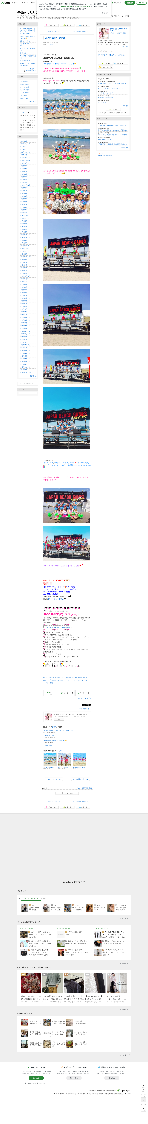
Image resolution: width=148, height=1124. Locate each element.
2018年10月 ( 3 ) (25, 188)
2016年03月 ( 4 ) (25, 268)
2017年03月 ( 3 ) (25, 237)
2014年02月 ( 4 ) (25, 337)
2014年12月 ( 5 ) (25, 309)
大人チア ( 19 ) (24, 90)
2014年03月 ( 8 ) (25, 334)
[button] (143, 1109)
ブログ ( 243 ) (24, 81)
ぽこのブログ (102, 102)
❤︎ (60, 664)
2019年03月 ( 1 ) (25, 174)
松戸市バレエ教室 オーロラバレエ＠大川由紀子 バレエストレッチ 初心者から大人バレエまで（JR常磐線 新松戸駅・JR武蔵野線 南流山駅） (113, 130)
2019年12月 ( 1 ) (25, 157)
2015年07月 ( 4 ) (25, 290)
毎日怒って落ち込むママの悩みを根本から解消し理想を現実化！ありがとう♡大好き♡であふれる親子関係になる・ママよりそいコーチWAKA (113, 83)
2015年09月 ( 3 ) (25, 284)
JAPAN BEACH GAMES (55, 38)
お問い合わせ (72, 1094)
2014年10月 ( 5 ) (25, 315)
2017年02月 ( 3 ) (25, 240)
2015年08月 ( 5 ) (25, 287)
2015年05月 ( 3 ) (25, 295)
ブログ (51, 44)
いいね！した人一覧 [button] (84, 698)
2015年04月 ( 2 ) (25, 298)
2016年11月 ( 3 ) (25, 248)
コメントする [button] (68, 693)
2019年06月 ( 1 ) (25, 171)
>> (32, 112)
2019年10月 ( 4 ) (25, 163)
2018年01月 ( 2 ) (25, 210)
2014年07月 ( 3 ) (25, 323)
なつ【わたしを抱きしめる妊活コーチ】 (110, 88)
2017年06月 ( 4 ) (25, 229)
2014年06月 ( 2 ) (25, 326)
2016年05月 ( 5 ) (25, 262)
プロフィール (114, 33)
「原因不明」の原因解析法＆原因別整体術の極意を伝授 (113, 144)
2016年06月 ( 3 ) (25, 259)
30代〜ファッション (101, 928)
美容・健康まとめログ (105, 139)
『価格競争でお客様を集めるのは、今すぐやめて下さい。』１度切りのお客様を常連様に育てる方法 (113, 125)
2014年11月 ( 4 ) (25, 312)
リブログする (84, 693)
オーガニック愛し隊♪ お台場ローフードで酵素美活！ (113, 135)
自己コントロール (25, 41)
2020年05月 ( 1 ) (25, 149)
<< (23, 112)
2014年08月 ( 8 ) (25, 320)
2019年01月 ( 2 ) (25, 180)
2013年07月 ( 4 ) (25, 356)
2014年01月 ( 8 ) (25, 339)
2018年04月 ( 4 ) (25, 202)
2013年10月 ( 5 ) (25, 348)
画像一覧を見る (31, 71)
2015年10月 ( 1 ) (25, 281)
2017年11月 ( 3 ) (25, 215)
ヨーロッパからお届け (64, 928)
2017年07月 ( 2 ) (25, 226)
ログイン (141, 3)
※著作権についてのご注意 (105, 155)
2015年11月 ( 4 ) (25, 279)
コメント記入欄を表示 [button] (85, 788)
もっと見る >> (47, 745)
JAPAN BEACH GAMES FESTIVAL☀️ (55, 740)
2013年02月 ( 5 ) (25, 370)
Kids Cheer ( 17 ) (25, 95)
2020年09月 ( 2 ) (25, 144)
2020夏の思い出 (48, 735)
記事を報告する (86, 709)
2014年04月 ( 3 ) (25, 331)
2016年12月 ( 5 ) (25, 246)
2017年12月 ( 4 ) (25, 213)
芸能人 (45, 898)
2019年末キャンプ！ (26, 60)
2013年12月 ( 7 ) (25, 342)
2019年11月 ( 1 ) (25, 160)
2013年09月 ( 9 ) (25, 350)
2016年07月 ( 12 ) (25, 257)
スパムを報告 (60, 1094)
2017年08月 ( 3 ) (25, 224)
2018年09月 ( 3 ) (25, 191)
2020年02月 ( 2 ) (25, 152)
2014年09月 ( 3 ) (25, 317)
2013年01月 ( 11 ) (25, 372)
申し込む (112, 1078)
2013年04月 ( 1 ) (25, 364)
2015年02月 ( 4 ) (25, 304)
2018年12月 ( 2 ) (25, 182)
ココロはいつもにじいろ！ (106, 93)
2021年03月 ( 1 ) (25, 141)
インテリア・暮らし (27, 928)
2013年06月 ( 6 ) (25, 359)
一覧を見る (124, 106)
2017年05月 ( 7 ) (25, 232)
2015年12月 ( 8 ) (25, 276)
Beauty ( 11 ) (24, 98)
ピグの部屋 (122, 33)
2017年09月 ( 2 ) (25, 221)
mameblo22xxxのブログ (105, 98)
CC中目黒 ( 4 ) (24, 92)
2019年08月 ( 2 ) (25, 168)
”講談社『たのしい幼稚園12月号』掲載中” (27, 64)
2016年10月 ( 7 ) (25, 251)
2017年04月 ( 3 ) (25, 235)
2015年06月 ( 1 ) (25, 292)
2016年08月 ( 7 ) (25, 254)
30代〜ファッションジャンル (31, 898)
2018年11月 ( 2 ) (25, 185)
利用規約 (82, 1094)
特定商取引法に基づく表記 (114, 1094)
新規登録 (130, 3)
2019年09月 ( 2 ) (25, 166)
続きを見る (125, 46)
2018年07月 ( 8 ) (25, 196)
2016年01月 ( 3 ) (25, 273)
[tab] (31, 898)
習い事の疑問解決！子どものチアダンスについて (58, 730)
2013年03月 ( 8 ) (25, 367)
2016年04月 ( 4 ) (25, 265)
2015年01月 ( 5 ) (25, 306)
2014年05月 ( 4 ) (25, 328)
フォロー (60, 719)
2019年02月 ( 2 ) (25, 177)
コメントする (68, 793)
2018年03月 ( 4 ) (25, 204)
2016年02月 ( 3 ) (25, 270)
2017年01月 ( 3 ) (25, 243)
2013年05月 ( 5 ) (25, 361)
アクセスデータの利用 (96, 1094)
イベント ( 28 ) (24, 87)
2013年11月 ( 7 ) (25, 345)
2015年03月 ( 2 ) (25, 301)
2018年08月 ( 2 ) (25, 193)
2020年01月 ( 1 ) (25, 155)
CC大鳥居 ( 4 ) (24, 84)
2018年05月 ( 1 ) (25, 199)
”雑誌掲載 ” (23, 53)
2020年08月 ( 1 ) (25, 146)
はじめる (36, 1078)
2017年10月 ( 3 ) (25, 218)
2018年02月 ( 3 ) (25, 207)
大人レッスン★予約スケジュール (57, 627)
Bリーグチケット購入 (56, 599)
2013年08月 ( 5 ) (25, 353)
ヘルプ (128, 1094)
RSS (102, 154)
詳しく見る (74, 1078)
